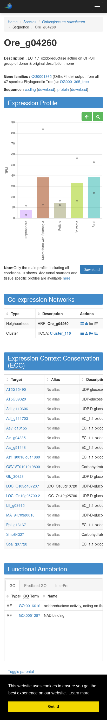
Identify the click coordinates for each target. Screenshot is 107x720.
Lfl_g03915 (15, 505)
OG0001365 (41, 76)
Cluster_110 (60, 333)
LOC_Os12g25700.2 (23, 495)
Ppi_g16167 (16, 524)
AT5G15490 (16, 389)
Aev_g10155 (16, 428)
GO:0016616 (29, 605)
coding (30, 89)
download (46, 89)
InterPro (62, 585)
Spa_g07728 (16, 544)
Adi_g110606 (17, 408)
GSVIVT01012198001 (24, 466)
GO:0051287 (29, 615)
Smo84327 (15, 534)
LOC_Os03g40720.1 (23, 486)
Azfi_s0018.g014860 (23, 457)
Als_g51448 (16, 447)
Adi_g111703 (17, 418)
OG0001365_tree (74, 81)
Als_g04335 (16, 437)
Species (29, 21)
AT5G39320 (16, 399)
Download (91, 269)
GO (12, 585)
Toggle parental (21, 671)
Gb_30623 (15, 476)
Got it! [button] (53, 706)
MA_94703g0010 (20, 515)
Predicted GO (35, 585)
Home (13, 21)
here (66, 278)
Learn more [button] (79, 693)
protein (63, 89)
